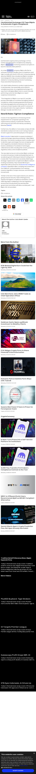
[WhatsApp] (31, 200)
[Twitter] (4, 200)
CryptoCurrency (7, 20)
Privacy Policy (24, 765)
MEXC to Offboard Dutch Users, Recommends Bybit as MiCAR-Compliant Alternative (17, 498)
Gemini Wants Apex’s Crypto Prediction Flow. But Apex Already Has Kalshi (17, 527)
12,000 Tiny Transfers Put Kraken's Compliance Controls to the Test (14, 469)
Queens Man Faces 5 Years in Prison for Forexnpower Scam (17, 408)
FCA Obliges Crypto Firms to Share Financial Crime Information (15, 351)
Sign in (32, 16)
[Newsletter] (28, 16)
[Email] (13, 200)
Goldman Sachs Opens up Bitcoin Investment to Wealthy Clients (14, 323)
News (12, 20)
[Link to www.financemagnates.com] (18, 253)
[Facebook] (22, 200)
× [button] (34, 753)
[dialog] (18, 763)
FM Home (2, 20)
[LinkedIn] (9, 200)
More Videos (6, 576)
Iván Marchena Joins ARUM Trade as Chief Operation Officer (16, 295)
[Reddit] (9, 206)
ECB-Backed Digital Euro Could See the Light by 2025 (16, 267)
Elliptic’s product (6, 136)
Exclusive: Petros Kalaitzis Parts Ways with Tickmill (16, 380)
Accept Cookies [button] (18, 770)
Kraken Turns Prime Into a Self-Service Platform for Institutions (17, 440)
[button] (18, 767)
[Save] (13, 207)
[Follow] (4, 208)
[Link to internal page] (5, 225)
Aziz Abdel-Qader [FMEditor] (18, 26)
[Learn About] (26, 201)
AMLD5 (9, 125)
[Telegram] (18, 200)
